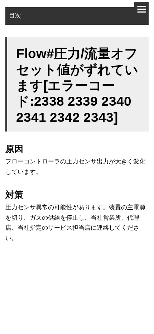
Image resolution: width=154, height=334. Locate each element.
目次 (15, 15)
